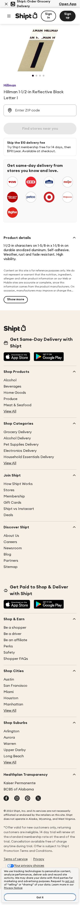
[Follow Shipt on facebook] (6, 799)
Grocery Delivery (18, 432)
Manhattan (13, 704)
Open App (67, 4)
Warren (10, 743)
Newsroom (13, 548)
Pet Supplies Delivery (21, 444)
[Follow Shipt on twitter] (38, 799)
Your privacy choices (29, 865)
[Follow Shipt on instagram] (17, 799)
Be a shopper (15, 627)
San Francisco (15, 685)
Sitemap (11, 567)
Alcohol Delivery (17, 438)
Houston (11, 698)
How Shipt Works (18, 484)
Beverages (12, 386)
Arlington (11, 731)
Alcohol (10, 380)
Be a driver (12, 634)
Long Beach (14, 756)
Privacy (38, 859)
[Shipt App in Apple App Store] (17, 357)
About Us (11, 535)
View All (10, 411)
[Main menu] (8, 16)
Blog (7, 554)
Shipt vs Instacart (19, 509)
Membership (14, 496)
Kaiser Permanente (20, 783)
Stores (9, 490)
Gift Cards (12, 502)
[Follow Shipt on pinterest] (27, 799)
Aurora (9, 737)
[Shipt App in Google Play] (49, 357)
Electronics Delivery (20, 450)
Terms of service (16, 859)
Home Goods (15, 392)
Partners (11, 560)
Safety (9, 652)
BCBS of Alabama (19, 789)
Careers (10, 542)
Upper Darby (15, 750)
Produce (10, 399)
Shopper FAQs (16, 659)
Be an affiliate (15, 640)
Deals (8, 515)
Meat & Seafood (17, 405)
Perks (8, 646)
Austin (9, 679)
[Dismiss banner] (6, 4)
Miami (9, 692)
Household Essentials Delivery (29, 457)
